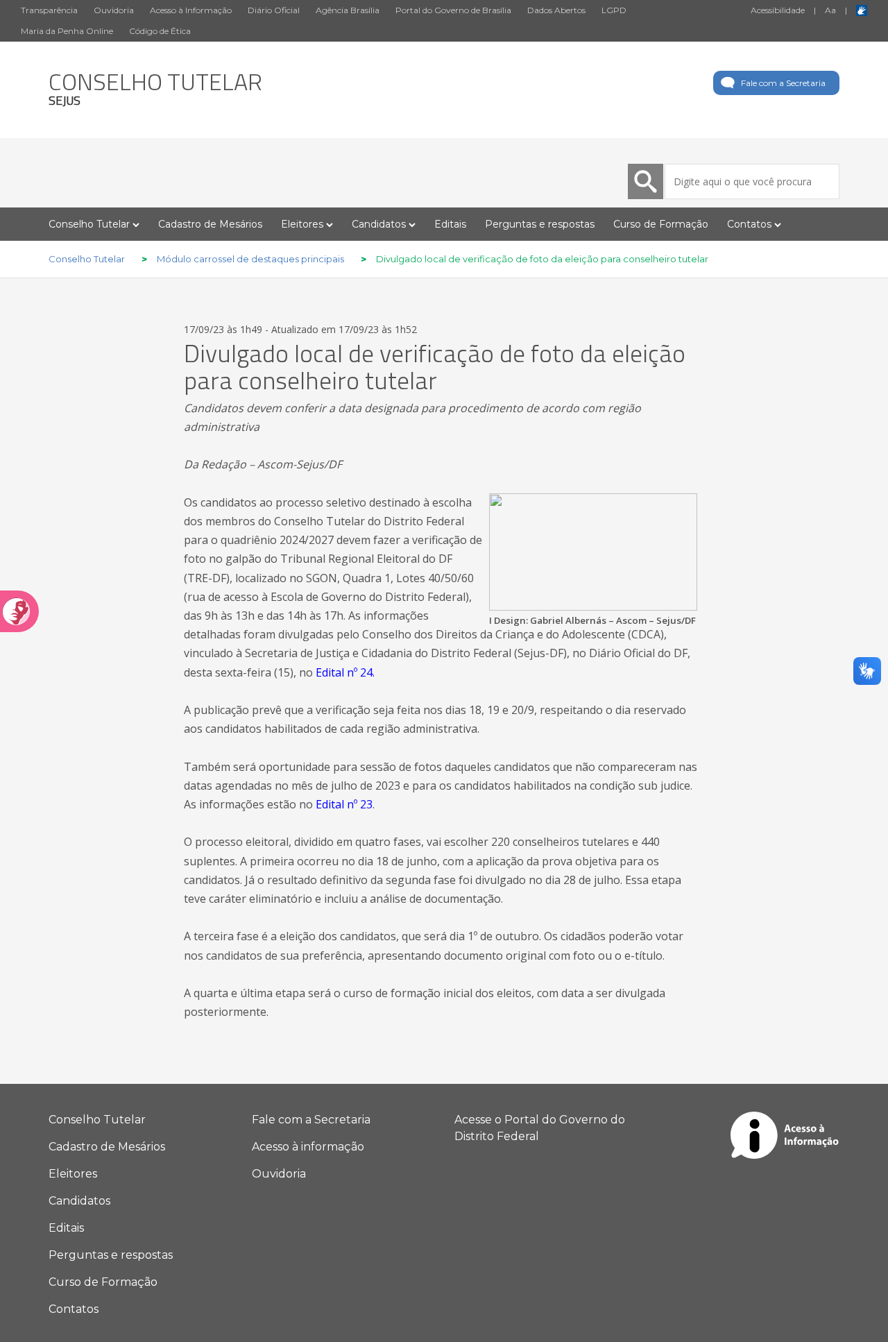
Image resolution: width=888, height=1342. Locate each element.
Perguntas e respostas (540, 224)
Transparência (49, 10)
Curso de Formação (660, 224)
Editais (450, 224)
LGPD (613, 10)
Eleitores (73, 1173)
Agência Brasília (347, 10)
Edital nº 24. (345, 672)
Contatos (74, 1309)
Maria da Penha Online (67, 31)
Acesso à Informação (191, 10)
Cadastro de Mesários (210, 224)
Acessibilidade (778, 10)
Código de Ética (160, 31)
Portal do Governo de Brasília (453, 10)
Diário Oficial (274, 10)
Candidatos (79, 1200)
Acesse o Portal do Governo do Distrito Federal (539, 1128)
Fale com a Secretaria (783, 83)
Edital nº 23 (344, 804)
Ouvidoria (114, 10)
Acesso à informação (308, 1146)
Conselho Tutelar (97, 1119)
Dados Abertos (556, 10)
